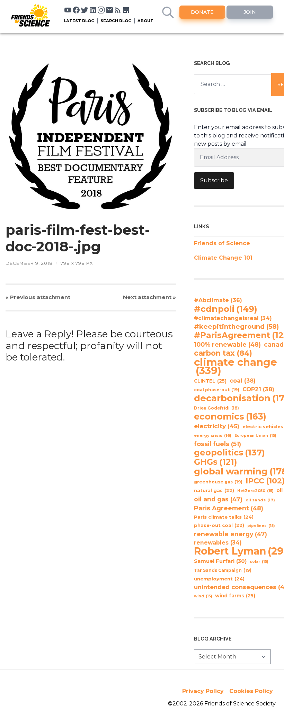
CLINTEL (210, 381)
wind (203, 596)
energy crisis (212, 435)
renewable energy (230, 534)
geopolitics (229, 453)
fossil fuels (217, 444)
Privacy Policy (203, 691)
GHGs (215, 462)
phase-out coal (219, 525)
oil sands (260, 500)
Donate (202, 12)
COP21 (258, 389)
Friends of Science (222, 243)
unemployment (219, 578)
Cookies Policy (251, 691)
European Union (255, 435)
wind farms (235, 595)
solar (259, 561)
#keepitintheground (236, 326)
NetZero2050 (255, 491)
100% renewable (227, 344)
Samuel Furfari (220, 561)
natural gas (214, 490)
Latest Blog (79, 20)
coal (243, 380)
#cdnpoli (225, 309)
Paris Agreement (228, 508)
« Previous (38, 297)
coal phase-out (216, 389)
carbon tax (223, 353)
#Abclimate (218, 300)
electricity (216, 426)
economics (230, 416)
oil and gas (218, 499)
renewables (218, 542)
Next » (149, 297)
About (145, 20)
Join (249, 12)
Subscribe (214, 180)
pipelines (261, 525)
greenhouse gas (218, 481)
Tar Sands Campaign (222, 570)
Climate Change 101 (223, 257)
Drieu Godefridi (216, 408)
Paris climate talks (224, 517)
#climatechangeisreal (233, 318)
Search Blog (116, 20)
